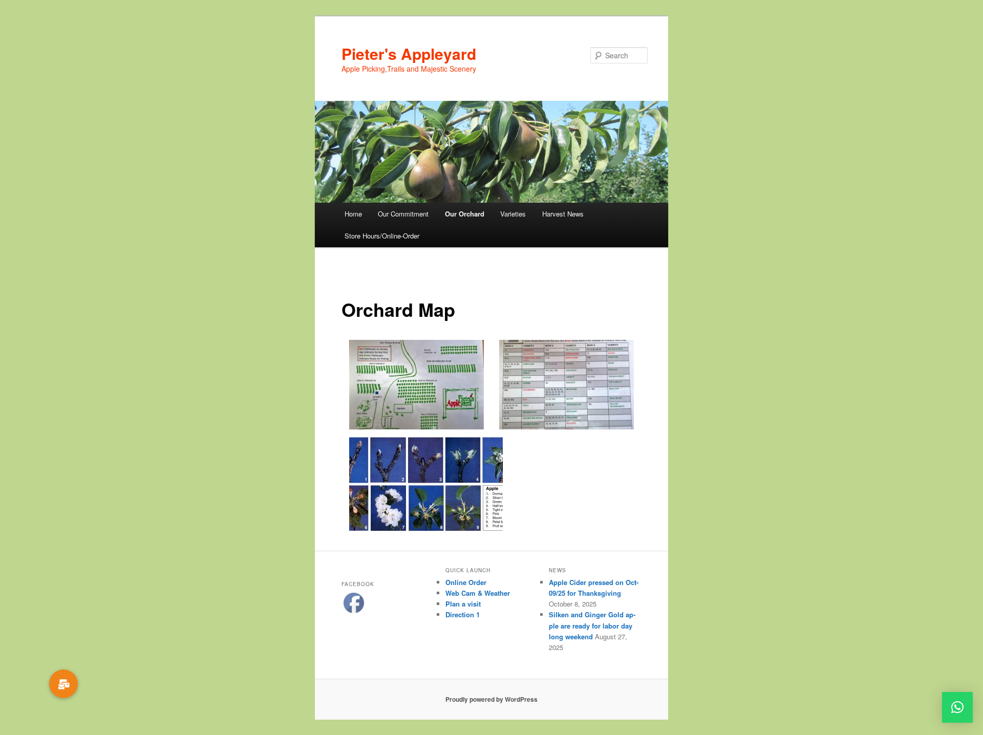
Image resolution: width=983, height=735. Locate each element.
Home (353, 214)
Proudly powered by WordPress (491, 699)
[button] (957, 707)
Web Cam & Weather (477, 593)
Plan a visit (463, 604)
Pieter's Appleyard (408, 53)
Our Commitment (403, 214)
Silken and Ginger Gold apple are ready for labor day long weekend (592, 625)
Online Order (465, 582)
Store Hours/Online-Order (382, 236)
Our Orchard (464, 214)
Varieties (513, 214)
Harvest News (563, 214)
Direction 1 (462, 614)
